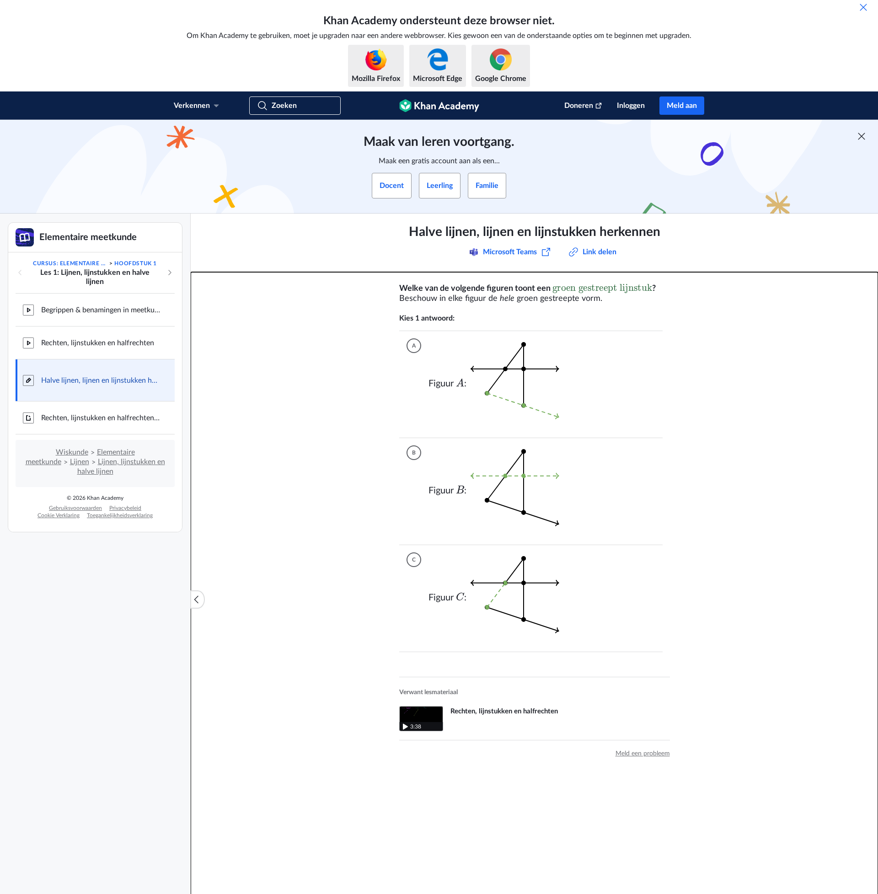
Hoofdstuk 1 (135, 263)
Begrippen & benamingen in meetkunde (100, 310)
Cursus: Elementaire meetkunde (70, 263)
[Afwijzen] (863, 7)
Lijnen (79, 462)
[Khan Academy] (439, 105)
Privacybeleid (125, 508)
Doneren (578, 105)
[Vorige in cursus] (20, 272)
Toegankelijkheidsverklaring (120, 515)
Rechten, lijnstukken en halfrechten (97, 343)
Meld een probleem (643, 753)
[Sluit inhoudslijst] (197, 599)
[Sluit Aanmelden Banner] (861, 136)
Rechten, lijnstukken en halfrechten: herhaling (100, 418)
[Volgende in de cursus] (169, 272)
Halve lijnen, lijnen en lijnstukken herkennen (100, 380)
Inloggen (631, 105)
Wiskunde (72, 452)
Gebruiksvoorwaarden (75, 508)
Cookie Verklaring (58, 515)
